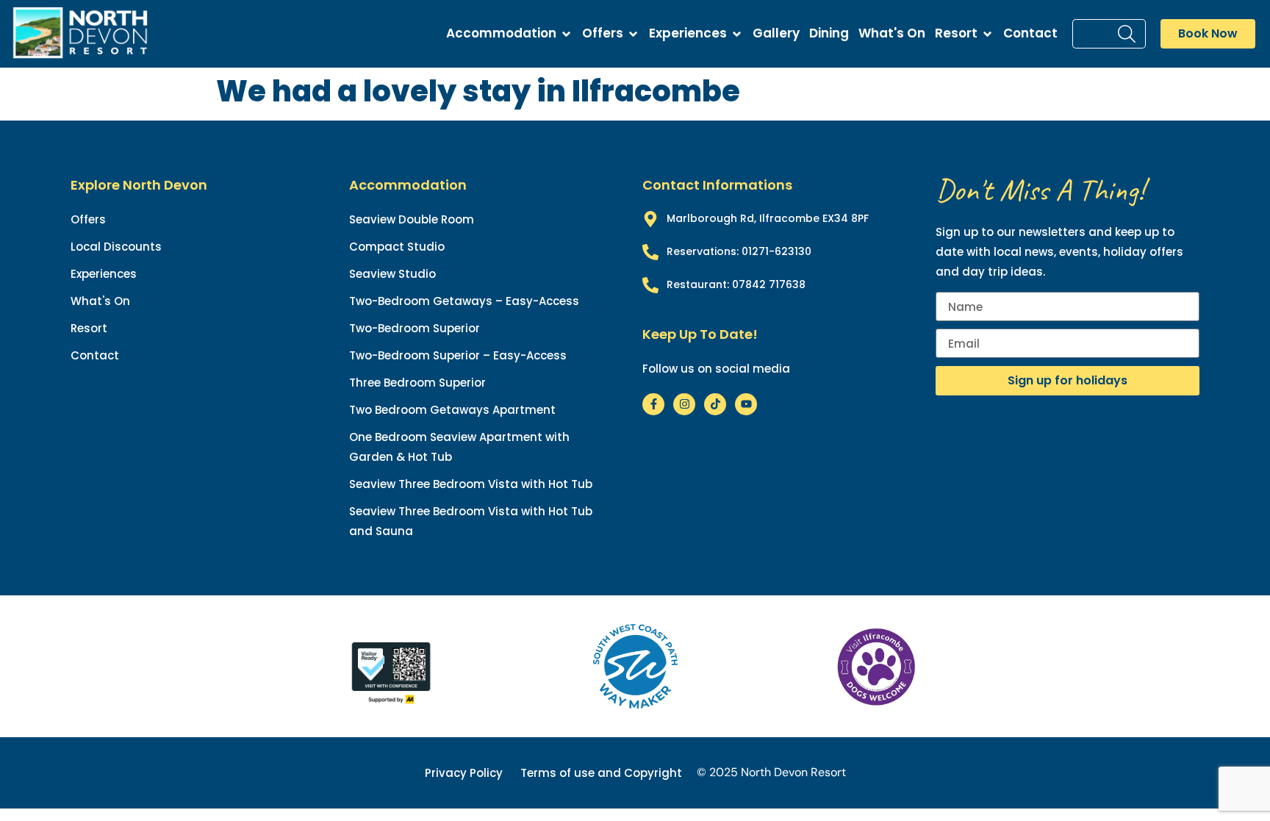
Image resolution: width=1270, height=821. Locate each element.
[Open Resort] (987, 33)
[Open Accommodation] (566, 33)
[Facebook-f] (653, 404)
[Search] (1130, 34)
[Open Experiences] (737, 33)
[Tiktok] (715, 404)
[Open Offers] (633, 33)
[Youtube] (746, 404)
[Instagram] (684, 404)
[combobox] (1093, 34)
